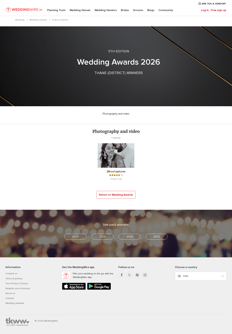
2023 (130, 236)
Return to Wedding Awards (116, 194)
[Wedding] (24, 10)
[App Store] (74, 289)
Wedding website (14, 303)
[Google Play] (99, 289)
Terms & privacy (13, 278)
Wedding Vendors (106, 10)
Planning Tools (56, 10)
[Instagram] (145, 275)
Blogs (150, 10)
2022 (157, 236)
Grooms (138, 10)
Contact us (11, 273)
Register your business (17, 288)
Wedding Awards (38, 19)
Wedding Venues (80, 10)
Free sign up (218, 10)
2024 (102, 236)
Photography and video (116, 113)
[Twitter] (129, 275)
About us (10, 293)
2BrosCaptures (116, 171)
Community (165, 10)
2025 (75, 236)
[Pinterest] (137, 275)
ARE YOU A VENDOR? (213, 3)
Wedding (19, 19)
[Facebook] (121, 275)
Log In (205, 10)
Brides (125, 10)
